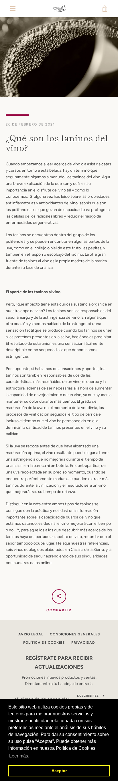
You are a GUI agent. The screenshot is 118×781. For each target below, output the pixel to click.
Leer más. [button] (19, 755)
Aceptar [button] (59, 770)
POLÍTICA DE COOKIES (44, 643)
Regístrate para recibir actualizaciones (59, 662)
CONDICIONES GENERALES (75, 634)
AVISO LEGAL (30, 634)
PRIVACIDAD (83, 643)
